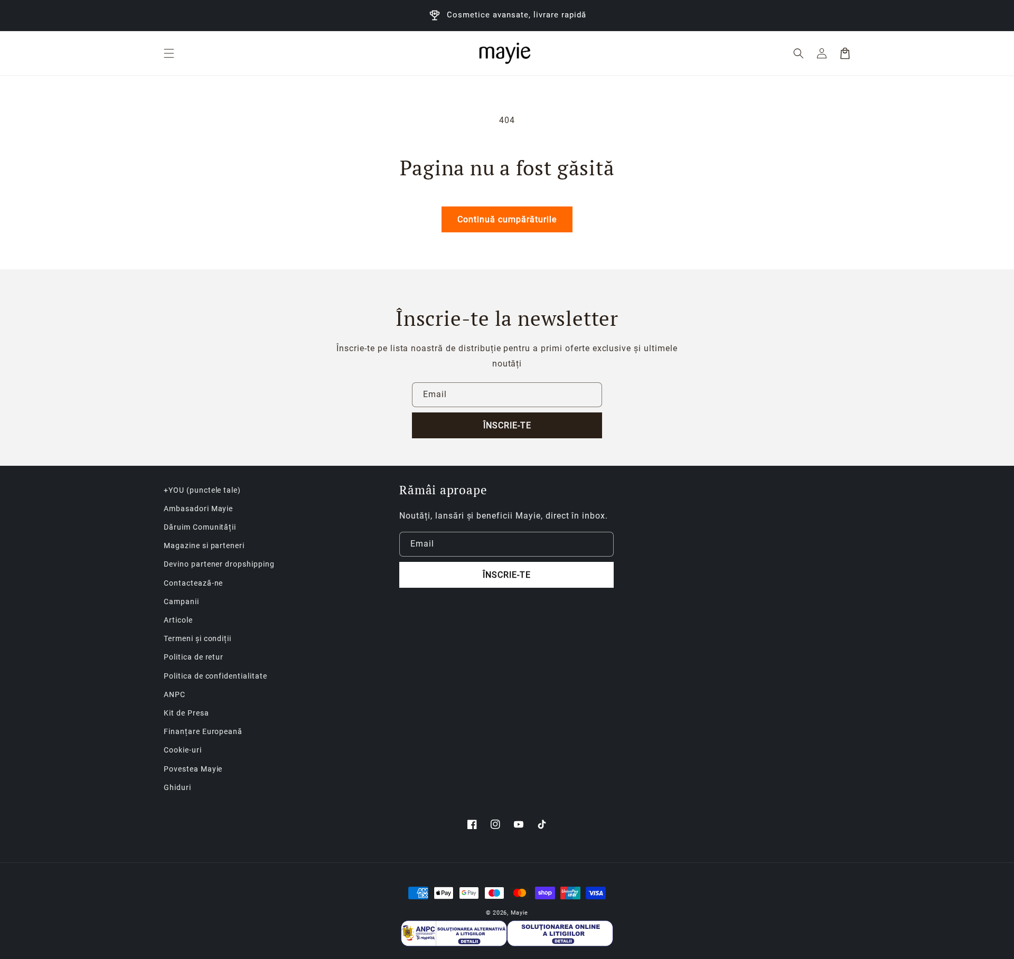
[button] (169, 53)
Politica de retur (193, 657)
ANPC (174, 694)
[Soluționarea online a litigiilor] (560, 933)
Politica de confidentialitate (215, 676)
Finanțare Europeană (203, 731)
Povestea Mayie (193, 769)
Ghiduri (177, 787)
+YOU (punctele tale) (202, 490)
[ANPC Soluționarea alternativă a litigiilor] (454, 933)
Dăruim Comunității (200, 527)
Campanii (181, 601)
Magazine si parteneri (204, 545)
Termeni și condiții (197, 638)
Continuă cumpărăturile (507, 219)
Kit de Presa (186, 713)
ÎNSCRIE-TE (507, 425)
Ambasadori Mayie (198, 508)
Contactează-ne (193, 583)
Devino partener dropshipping (219, 564)
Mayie (520, 912)
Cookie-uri (183, 750)
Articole (178, 620)
